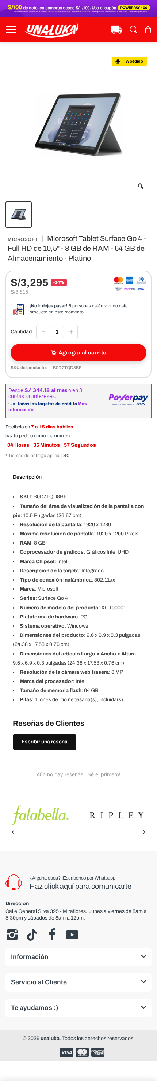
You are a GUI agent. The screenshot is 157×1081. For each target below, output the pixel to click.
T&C (65, 455)
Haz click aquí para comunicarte (80, 886)
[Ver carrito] (148, 29)
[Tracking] (116, 29)
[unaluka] (51, 30)
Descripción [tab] (27, 477)
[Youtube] (72, 935)
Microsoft (23, 239)
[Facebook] (52, 935)
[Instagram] (11, 935)
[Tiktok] (32, 935)
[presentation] (12, 832)
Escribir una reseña (45, 741)
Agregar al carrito (82, 353)
